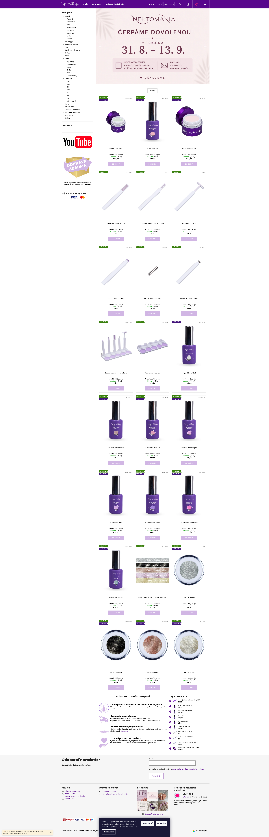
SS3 (68, 81)
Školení (67, 118)
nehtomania (69, 798)
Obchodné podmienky (109, 791)
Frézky (67, 47)
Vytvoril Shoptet (201, 831)
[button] (104, 46)
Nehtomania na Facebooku (75, 796)
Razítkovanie (69, 107)
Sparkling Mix (71, 64)
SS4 (68, 84)
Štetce (67, 53)
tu (136, 826)
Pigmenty (70, 61)
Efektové (70, 70)
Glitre (67, 59)
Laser (69, 67)
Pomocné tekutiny (72, 44)
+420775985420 (71, 794)
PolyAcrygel (69, 42)
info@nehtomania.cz (72, 791)
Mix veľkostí (71, 101)
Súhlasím (161, 823)
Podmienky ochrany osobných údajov (115, 794)
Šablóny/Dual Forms (72, 50)
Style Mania (69, 115)
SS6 (68, 90)
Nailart (67, 104)
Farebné (70, 19)
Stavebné (70, 30)
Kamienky (68, 78)
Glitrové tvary (72, 76)
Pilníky (67, 56)
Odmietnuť (147, 823)
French (69, 39)
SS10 (68, 93)
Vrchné (69, 36)
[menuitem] (85, 4)
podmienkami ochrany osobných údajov (188, 769)
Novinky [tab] (152, 91)
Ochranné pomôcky (72, 110)
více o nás (124, 731)
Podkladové (71, 22)
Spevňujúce (71, 27)
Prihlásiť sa (156, 776)
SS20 (69, 98)
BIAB (68, 25)
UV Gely (68, 16)
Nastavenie (108, 832)
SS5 (68, 87)
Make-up (70, 33)
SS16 (68, 95)
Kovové (69, 73)
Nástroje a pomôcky (72, 112)
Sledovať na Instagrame (154, 814)
